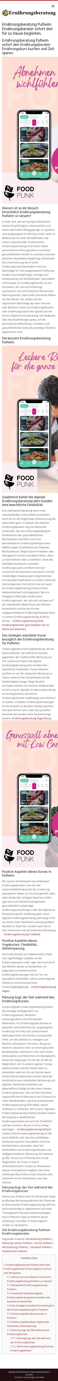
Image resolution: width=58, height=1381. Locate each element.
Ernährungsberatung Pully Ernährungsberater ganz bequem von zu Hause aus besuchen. (25, 625)
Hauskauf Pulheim (40, 1247)
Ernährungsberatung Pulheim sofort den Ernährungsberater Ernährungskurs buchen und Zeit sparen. (27, 1268)
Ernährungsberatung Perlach (34, 1129)
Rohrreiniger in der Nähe (34, 1377)
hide (34, 1258)
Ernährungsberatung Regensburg (31, 718)
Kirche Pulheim (43, 1243)
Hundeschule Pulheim (14, 1251)
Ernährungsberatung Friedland (22, 934)
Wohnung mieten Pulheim (17, 1243)
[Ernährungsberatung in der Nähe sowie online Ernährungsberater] (29, 13)
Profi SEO (19, 1377)
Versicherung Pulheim (38, 1239)
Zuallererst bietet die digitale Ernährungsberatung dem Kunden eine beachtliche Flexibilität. (28, 1297)
